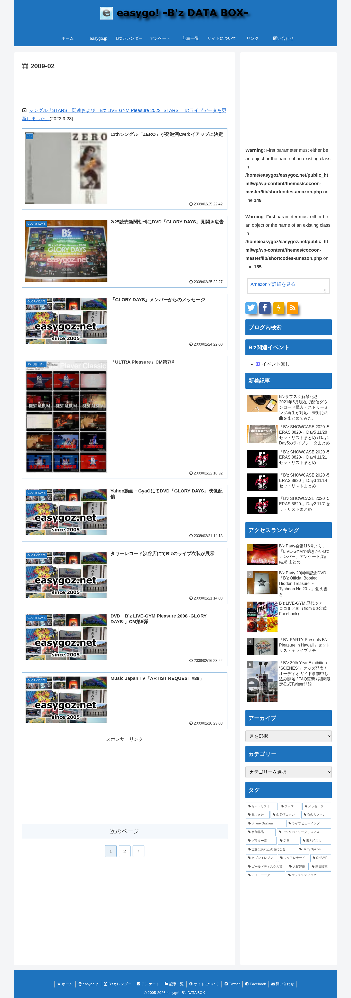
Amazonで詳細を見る (273, 284)
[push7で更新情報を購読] (278, 308)
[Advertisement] (124, 86)
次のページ (124, 831)
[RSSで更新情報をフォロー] (292, 308)
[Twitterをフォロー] (251, 308)
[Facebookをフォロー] (265, 308)
